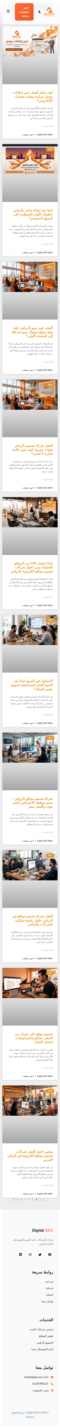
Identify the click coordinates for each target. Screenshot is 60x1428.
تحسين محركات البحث (41, 1329)
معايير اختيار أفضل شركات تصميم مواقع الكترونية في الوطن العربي (30, 1156)
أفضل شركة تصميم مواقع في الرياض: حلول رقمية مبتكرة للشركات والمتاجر (32, 920)
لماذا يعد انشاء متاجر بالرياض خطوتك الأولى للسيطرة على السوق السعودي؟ (33, 214)
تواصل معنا (47, 1301)
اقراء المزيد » (47, 126)
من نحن (49, 1281)
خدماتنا (49, 1288)
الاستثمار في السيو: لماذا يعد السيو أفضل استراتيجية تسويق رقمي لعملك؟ (32, 685)
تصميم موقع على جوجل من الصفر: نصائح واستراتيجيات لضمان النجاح (34, 1038)
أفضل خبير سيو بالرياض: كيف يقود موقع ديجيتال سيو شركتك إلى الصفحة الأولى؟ (32, 332)
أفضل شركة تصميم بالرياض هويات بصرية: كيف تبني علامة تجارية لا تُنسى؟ (32, 449)
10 (13, 1199)
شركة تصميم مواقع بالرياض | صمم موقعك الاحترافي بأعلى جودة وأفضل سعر (32, 802)
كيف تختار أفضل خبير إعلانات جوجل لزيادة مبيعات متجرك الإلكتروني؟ (33, 96)
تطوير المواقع (46, 1336)
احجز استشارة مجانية (24, 11)
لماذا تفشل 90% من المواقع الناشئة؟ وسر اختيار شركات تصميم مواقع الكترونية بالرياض (32, 567)
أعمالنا (49, 1294)
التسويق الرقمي (44, 1342)
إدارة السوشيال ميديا (42, 1349)
